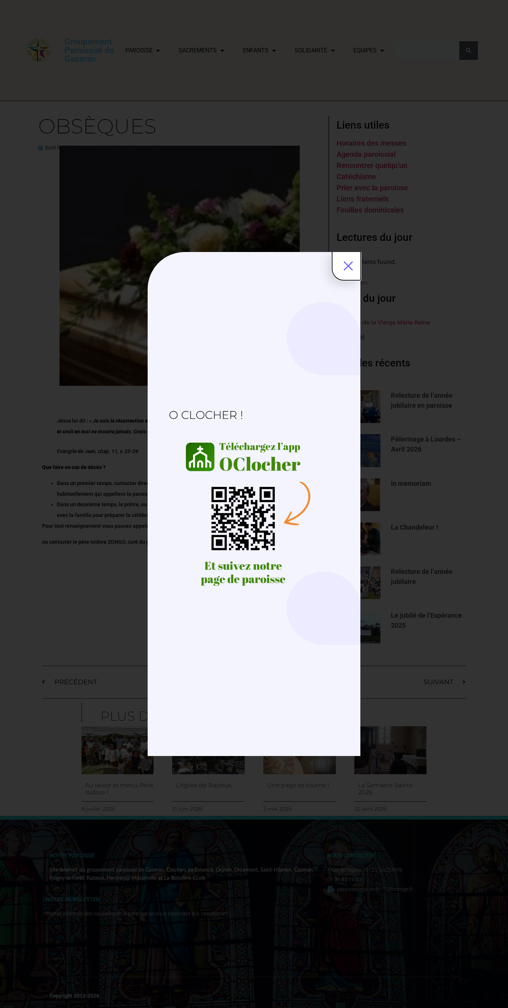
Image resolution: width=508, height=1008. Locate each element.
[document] (254, 504)
